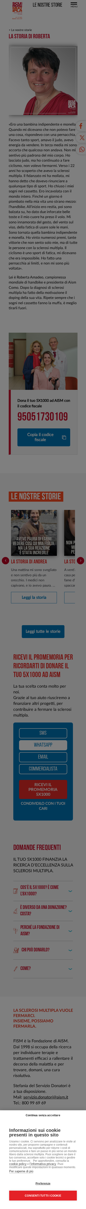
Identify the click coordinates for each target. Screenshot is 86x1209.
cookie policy (18, 1164)
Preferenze (43, 1183)
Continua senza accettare (43, 1115)
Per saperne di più (21, 1171)
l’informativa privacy (43, 1164)
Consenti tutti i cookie (43, 1195)
